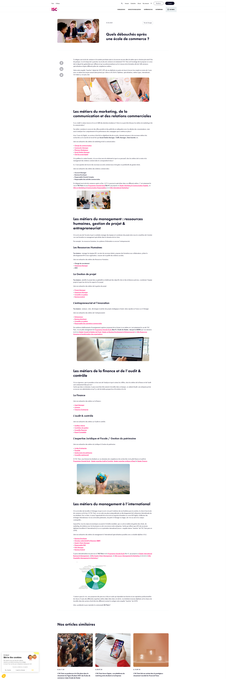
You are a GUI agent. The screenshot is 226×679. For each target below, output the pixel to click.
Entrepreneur (79, 317)
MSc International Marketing (119, 188)
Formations (121, 9)
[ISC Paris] (55, 9)
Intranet (127, 3)
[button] (4, 676)
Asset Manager (79, 405)
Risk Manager (79, 547)
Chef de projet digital (81, 154)
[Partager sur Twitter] (61, 75)
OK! (33, 670)
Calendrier (133, 3)
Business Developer (81, 538)
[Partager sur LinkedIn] (61, 69)
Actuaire (77, 407)
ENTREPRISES (159, 9)
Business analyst (80, 297)
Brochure (158, 3)
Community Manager (81, 148)
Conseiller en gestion (81, 295)
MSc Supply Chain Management (101, 556)
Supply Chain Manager (82, 543)
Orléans (58, 3)
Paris (53, 3)
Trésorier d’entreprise (81, 410)
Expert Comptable (80, 432)
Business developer (81, 319)
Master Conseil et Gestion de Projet (90, 332)
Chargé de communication (83, 145)
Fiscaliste (77, 450)
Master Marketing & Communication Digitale (134, 185)
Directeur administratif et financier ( (87, 541)
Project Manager (80, 290)
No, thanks (8, 670)
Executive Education (134, 9)
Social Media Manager (82, 152)
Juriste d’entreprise (81, 448)
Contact (170, 3)
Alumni (139, 3)
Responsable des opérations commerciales (88, 323)
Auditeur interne (80, 425)
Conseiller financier (81, 430)
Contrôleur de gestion (81, 428)
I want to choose (20, 670)
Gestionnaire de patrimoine (83, 453)
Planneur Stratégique (81, 150)
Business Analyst (80, 550)
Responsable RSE (80, 545)
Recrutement (146, 3)
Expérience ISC (148, 9)
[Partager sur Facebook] (61, 63)
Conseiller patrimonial (82, 455)
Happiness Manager (81, 266)
